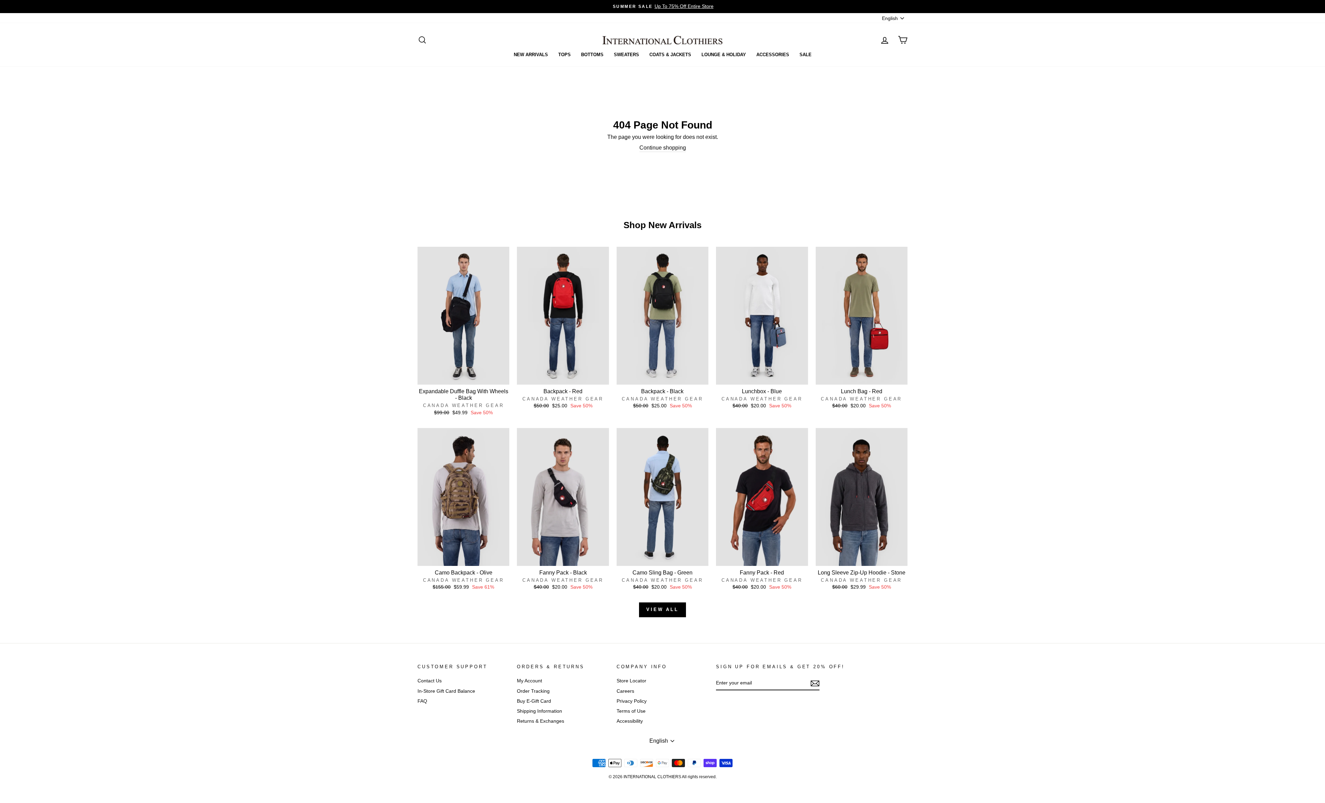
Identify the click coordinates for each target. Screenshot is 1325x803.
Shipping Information (539, 711)
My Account (529, 680)
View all (662, 609)
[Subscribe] (815, 683)
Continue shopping (662, 148)
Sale (805, 54)
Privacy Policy (632, 701)
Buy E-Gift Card (534, 701)
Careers (625, 691)
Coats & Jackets (670, 54)
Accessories (772, 54)
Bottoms (592, 54)
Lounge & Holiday (723, 54)
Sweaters (626, 54)
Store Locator (631, 680)
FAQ (422, 701)
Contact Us (430, 680)
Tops (564, 54)
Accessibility (630, 721)
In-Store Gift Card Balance (446, 691)
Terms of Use (631, 711)
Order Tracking (533, 691)
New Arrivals (531, 54)
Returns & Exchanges (540, 721)
